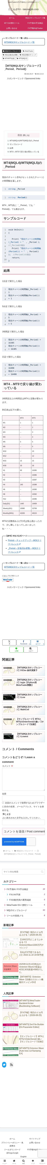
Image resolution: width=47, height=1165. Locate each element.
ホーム (12, 1139)
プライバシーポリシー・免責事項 (12, 1144)
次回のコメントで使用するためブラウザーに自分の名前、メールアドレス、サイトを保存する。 (23, 806)
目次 (20, 135)
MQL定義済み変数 (11, 55)
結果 (11, 148)
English (23, 1157)
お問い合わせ (34, 1143)
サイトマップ (34, 1139)
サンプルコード (16, 144)
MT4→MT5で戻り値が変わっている (24, 152)
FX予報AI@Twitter (34, 1150)
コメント (7, 766)
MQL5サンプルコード (12, 51)
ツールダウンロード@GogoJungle (12, 1151)
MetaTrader (29, 51)
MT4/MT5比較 (10, 58)
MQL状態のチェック (29, 55)
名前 (4, 794)
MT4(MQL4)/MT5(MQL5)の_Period (24, 141)
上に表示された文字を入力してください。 (22, 818)
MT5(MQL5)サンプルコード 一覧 (19, 42)
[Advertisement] (23, 103)
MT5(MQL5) (23, 58)
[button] (42, 871)
